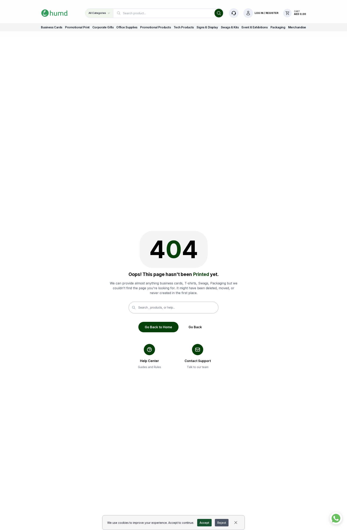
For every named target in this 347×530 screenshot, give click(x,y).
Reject (221, 522)
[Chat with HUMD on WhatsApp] (336, 519)
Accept (204, 522)
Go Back (195, 327)
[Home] (54, 13)
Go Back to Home (158, 327)
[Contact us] (233, 13)
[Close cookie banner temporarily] (236, 523)
